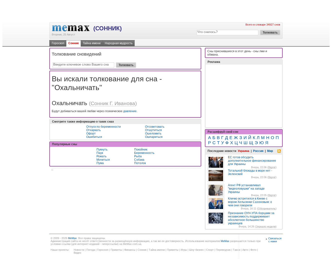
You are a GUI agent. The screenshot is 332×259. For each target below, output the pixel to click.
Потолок (140, 163)
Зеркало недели (266, 226)
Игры (184, 249)
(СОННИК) (107, 28)
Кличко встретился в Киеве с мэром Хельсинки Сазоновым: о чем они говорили (250, 202)
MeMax (72, 238)
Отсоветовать (154, 126)
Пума (100, 163)
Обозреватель (267, 208)
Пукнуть (101, 149)
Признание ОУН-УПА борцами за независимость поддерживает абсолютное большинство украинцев (251, 218)
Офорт (91, 133)
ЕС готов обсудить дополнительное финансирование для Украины (252, 161)
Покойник (140, 149)
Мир (270, 151)
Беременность (144, 153)
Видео (77, 252)
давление (130, 111)
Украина (243, 151)
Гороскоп (58, 43)
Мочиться (103, 159)
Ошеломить (153, 133)
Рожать (101, 156)
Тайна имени (92, 43)
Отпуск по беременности (103, 126)
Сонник (73, 43)
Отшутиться (153, 130)
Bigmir (272, 167)
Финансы (129, 249)
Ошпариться (154, 137)
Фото (253, 249)
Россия (258, 151)
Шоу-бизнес (196, 249)
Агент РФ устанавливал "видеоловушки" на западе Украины (246, 189)
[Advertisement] (166, 11)
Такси (236, 249)
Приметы (116, 249)
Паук (99, 153)
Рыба (138, 156)
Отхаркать (93, 130)
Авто (245, 249)
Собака (139, 159)
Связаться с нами (274, 240)
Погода (90, 249)
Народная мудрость (118, 43)
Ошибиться (94, 137)
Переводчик (223, 249)
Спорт (210, 249)
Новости (79, 249)
